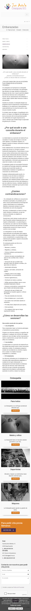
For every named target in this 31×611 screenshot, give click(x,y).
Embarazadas (6, 44)
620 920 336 (7, 530)
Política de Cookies (15, 605)
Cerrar (18, 608)
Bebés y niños (6, 41)
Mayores (4, 49)
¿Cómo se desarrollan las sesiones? (15, 77)
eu (27, 21)
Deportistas (5, 46)
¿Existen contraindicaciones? (15, 76)
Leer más (15, 410)
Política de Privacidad (18, 587)
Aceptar (11, 608)
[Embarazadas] (15, 62)
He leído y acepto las (13, 587)
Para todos (5, 38)
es (24, 21)
